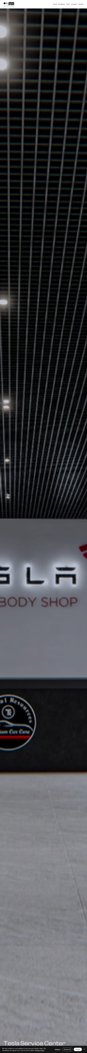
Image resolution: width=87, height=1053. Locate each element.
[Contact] (80, 4)
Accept (78, 1049)
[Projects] (74, 4)
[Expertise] (61, 4)
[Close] (84, 1049)
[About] (55, 4)
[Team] (68, 4)
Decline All (67, 1049)
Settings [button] (57, 1049)
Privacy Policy (39, 1050)
